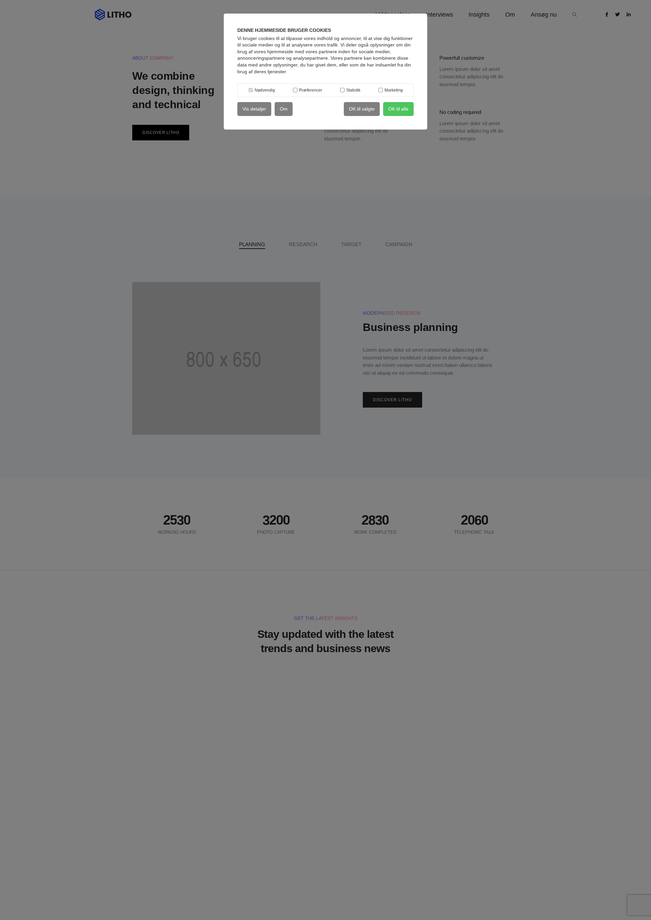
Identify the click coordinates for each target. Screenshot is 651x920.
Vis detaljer (254, 109)
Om (284, 109)
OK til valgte (362, 109)
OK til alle (398, 109)
